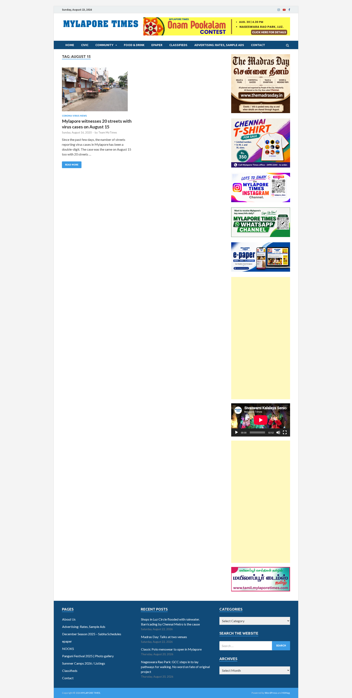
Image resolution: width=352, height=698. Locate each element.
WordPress (271, 692)
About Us (69, 619)
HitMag (286, 692)
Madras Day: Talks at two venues (164, 637)
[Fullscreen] (285, 432)
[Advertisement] (260, 338)
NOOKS (68, 649)
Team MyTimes (107, 132)
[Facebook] (289, 10)
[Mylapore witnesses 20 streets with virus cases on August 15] (98, 91)
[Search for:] (254, 645)
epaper (156, 45)
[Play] (236, 432)
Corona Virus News (74, 116)
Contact (258, 45)
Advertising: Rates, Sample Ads (219, 45)
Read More (71, 164)
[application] (260, 420)
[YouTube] (284, 10)
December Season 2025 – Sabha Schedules (91, 634)
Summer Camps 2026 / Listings (83, 663)
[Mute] (278, 432)
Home (69, 45)
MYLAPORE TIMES (90, 692)
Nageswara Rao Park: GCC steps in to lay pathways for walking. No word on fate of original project (175, 667)
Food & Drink (134, 45)
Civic (84, 45)
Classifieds (178, 45)
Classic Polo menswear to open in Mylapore (171, 649)
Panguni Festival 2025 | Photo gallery (88, 656)
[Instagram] (278, 10)
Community (104, 45)
